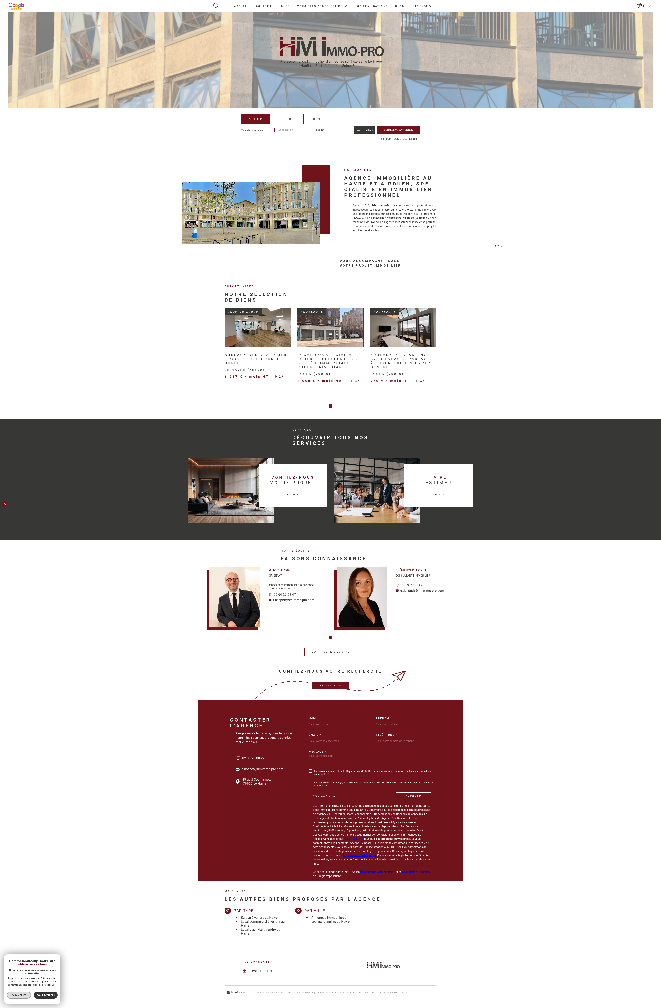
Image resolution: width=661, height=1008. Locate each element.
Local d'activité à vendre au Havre (260, 931)
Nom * (314, 718)
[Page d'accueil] (383, 969)
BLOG (400, 6)
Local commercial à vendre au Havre (263, 924)
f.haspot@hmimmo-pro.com (293, 600)
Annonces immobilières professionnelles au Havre (330, 920)
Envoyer (413, 796)
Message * (317, 751)
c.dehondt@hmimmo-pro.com (422, 591)
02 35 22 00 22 (253, 758)
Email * (315, 735)
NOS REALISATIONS (371, 6)
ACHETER (264, 6)
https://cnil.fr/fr (353, 838)
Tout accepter (45, 995)
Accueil (241, 6)
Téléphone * (386, 735)
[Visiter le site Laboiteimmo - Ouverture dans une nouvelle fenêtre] (237, 992)
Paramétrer (19, 995)
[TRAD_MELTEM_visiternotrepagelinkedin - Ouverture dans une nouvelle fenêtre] (4, 504)
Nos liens (376, 992)
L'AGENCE (420, 6)
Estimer (318, 119)
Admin (367, 992)
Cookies (403, 993)
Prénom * (384, 718)
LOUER (284, 6)
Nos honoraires (323, 992)
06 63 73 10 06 (412, 585)
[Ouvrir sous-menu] (345, 5)
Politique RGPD (391, 992)
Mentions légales (354, 992)
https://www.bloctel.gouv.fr (359, 855)
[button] (330, 406)
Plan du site (338, 992)
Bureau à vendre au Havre (259, 918)
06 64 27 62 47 (285, 595)
